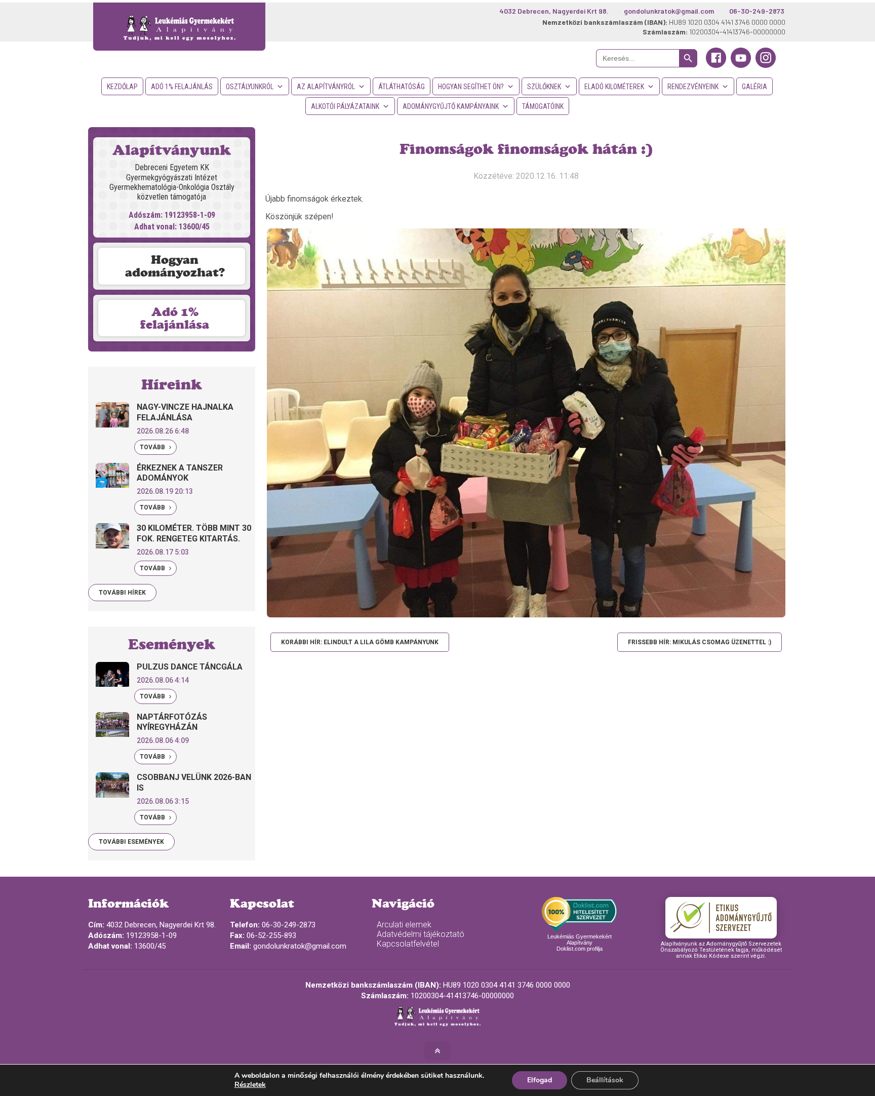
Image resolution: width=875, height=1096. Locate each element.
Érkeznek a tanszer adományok (180, 473)
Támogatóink (543, 106)
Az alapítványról (326, 87)
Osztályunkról (249, 87)
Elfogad (539, 1080)
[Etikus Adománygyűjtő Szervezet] (721, 917)
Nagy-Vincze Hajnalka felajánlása (185, 412)
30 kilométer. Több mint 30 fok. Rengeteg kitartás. (194, 533)
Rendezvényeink (693, 87)
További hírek (122, 592)
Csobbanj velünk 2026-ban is (194, 782)
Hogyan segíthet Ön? (471, 87)
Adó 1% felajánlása (174, 318)
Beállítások (604, 1080)
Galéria (754, 87)
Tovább (153, 447)
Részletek (250, 1084)
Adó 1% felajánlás (182, 87)
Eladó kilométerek (614, 87)
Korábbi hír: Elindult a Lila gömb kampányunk (360, 642)
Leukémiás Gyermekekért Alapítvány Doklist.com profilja (579, 942)
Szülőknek (544, 87)
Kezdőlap (122, 87)
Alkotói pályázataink (345, 106)
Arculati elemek (404, 924)
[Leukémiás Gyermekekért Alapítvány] (179, 27)
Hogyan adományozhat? (175, 266)
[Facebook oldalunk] (716, 65)
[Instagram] (765, 65)
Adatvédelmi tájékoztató (420, 934)
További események (131, 841)
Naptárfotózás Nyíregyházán (172, 722)
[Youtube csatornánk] (741, 65)
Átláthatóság (401, 87)
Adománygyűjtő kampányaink (451, 106)
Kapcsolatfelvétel (408, 944)
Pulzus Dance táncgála (190, 667)
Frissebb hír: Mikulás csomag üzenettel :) (699, 642)
